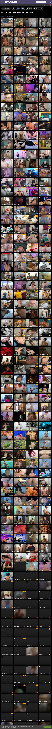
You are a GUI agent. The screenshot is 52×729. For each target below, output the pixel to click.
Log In (48, 1)
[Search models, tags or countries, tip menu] (50, 5)
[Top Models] (19, 2)
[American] (13, 9)
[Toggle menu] (2, 2)
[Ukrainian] (18, 9)
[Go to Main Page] (10, 2)
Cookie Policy (13, 727)
